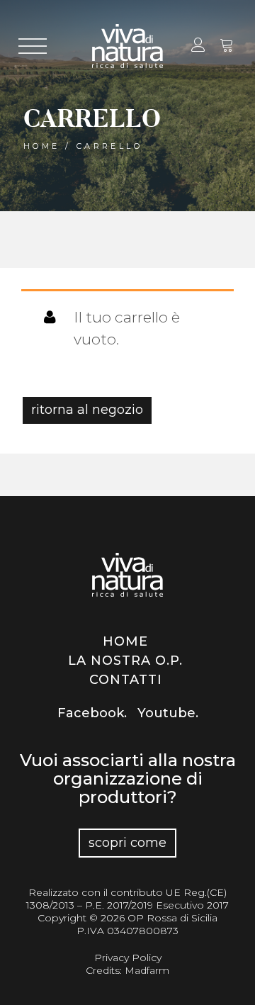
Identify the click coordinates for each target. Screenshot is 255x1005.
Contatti (125, 679)
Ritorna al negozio (87, 409)
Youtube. (167, 713)
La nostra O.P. (125, 660)
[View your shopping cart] (227, 47)
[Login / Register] (197, 47)
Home (41, 146)
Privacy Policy (128, 957)
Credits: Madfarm (127, 970)
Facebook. (92, 713)
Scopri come (127, 842)
